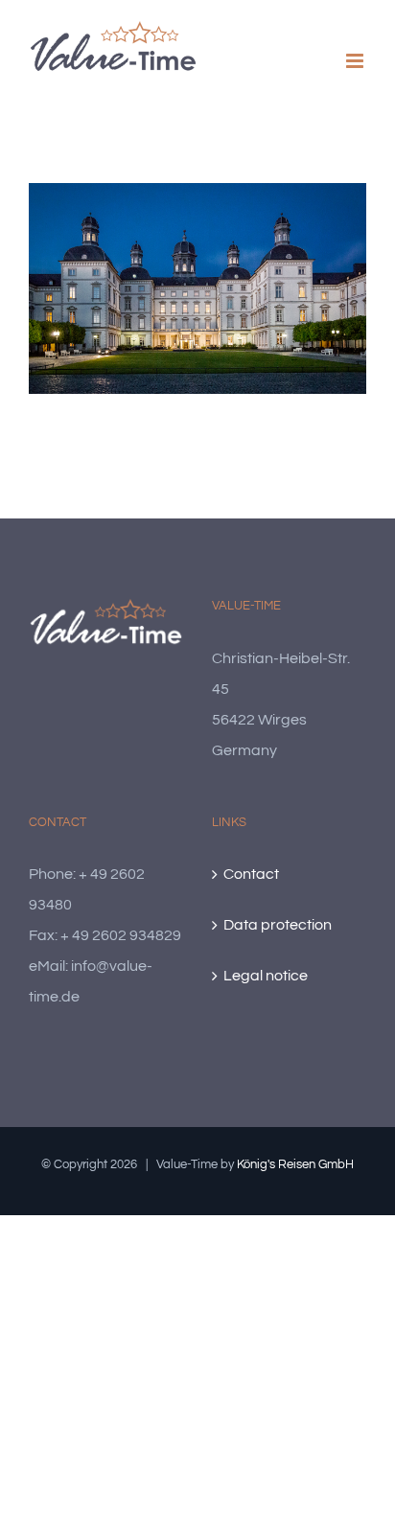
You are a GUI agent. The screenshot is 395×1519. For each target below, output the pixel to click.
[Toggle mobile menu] (356, 61)
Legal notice (265, 975)
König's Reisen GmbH (295, 1164)
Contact (251, 874)
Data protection (277, 924)
